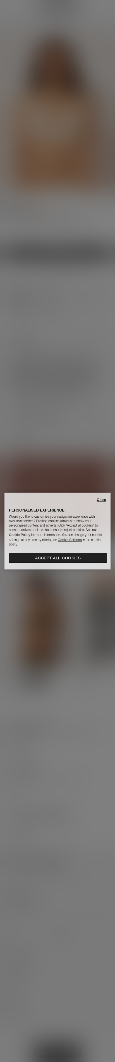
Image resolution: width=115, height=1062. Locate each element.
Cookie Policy (19, 535)
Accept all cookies (58, 557)
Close (101, 500)
